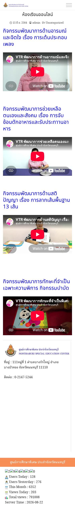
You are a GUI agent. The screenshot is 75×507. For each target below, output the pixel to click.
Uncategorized (55, 23)
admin (36, 23)
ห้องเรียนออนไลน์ (37, 15)
